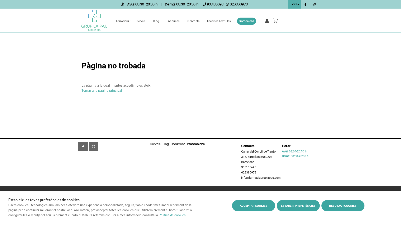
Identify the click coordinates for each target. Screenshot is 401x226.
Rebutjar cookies (343, 205)
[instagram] (315, 5)
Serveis (141, 21)
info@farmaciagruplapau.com (260, 177)
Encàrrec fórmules (219, 21)
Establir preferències (298, 205)
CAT (294, 4)
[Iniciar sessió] (268, 20)
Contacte (193, 21)
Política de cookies (172, 215)
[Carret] (276, 20)
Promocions (246, 21)
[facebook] (305, 5)
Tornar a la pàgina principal (101, 90)
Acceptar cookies (253, 205)
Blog (156, 21)
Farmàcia (122, 21)
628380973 (248, 172)
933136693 (248, 167)
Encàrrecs (173, 21)
